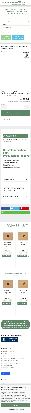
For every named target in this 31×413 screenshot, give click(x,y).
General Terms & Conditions (10, 360)
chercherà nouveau (6, 37)
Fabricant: (5, 18)
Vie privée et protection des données (13, 363)
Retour (5, 353)
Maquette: (5, 24)
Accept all (15, 405)
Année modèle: (7, 30)
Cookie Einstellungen (8, 367)
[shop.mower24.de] (15, 2)
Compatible (8, 179)
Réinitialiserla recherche (18, 37)
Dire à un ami (6, 119)
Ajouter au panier (15, 113)
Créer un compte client (9, 355)
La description (10, 136)
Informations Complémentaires (15, 409)
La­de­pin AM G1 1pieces (23, 243)
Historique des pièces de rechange (13, 188)
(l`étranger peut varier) (11, 95)
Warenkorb (7, 255)
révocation (6, 373)
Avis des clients (10, 197)
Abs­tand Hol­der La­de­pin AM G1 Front (8, 244)
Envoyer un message (9, 351)
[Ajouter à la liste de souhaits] (13, 256)
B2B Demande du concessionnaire (12, 356)
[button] (5, 208)
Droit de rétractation (8, 362)
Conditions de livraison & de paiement (13, 358)
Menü (2, 2)
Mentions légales (7, 365)
